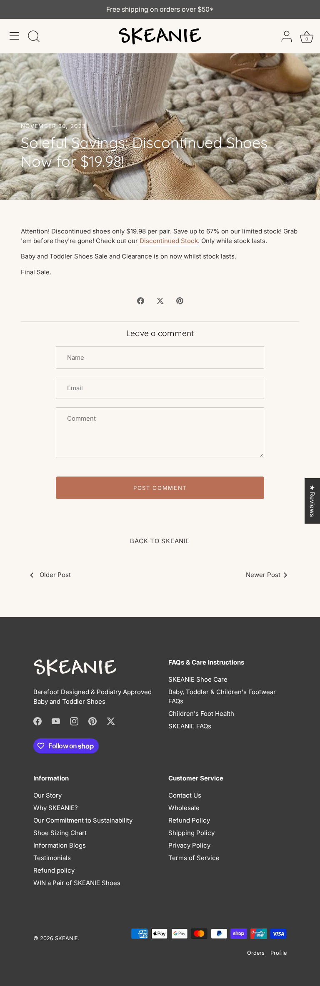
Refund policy (54, 870)
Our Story (47, 795)
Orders (256, 953)
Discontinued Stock (169, 241)
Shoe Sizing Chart (60, 833)
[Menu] (14, 36)
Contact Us (184, 795)
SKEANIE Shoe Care (198, 679)
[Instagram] (74, 721)
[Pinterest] (92, 721)
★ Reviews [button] (312, 501)
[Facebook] (37, 721)
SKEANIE (66, 938)
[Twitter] (111, 721)
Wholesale (184, 808)
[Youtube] (56, 721)
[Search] (34, 37)
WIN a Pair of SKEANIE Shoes (76, 883)
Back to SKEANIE (160, 541)
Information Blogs (59, 845)
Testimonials (52, 858)
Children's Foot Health (201, 714)
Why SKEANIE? (55, 808)
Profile (278, 953)
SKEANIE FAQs (189, 726)
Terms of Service (194, 858)
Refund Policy (189, 820)
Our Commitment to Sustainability (82, 820)
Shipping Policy (191, 833)
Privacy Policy (189, 845)
